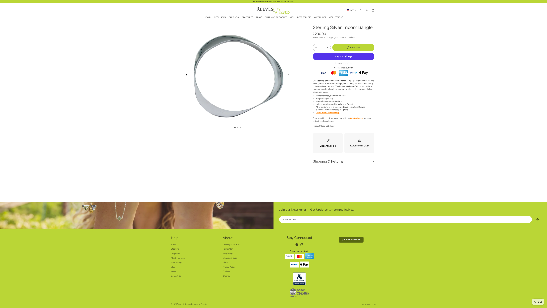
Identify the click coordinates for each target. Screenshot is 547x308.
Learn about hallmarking (327, 112)
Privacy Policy (229, 267)
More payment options (343, 63)
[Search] (361, 10)
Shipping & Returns (328, 161)
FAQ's (173, 271)
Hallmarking (176, 262)
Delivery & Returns (231, 244)
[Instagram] (302, 244)
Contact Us (176, 276)
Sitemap (226, 276)
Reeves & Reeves (184, 304)
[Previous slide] (185, 75)
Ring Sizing (227, 253)
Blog (173, 267)
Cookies (226, 271)
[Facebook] (297, 244)
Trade (173, 244)
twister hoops (356, 118)
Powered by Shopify (199, 304)
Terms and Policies (368, 304)
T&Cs (225, 262)
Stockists (175, 249)
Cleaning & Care (230, 258)
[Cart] (373, 10)
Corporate (175, 253)
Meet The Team (178, 258)
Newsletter (228, 249)
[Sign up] (537, 219)
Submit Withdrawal (351, 239)
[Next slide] (290, 75)
